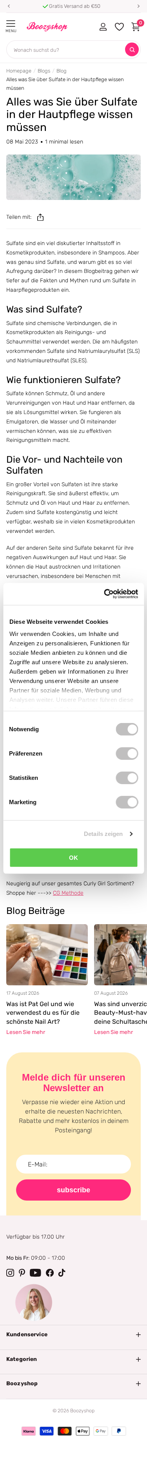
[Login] (103, 27)
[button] (8, 6)
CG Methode (68, 893)
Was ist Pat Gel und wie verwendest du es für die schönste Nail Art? (43, 1013)
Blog (61, 71)
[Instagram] (10, 1273)
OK (73, 857)
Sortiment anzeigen (10, 23)
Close (73, 1334)
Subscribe (73, 1190)
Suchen (132, 49)
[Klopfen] (61, 1273)
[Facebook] (50, 1273)
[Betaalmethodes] (28, 1431)
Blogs (44, 71)
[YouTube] (35, 1273)
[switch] (127, 753)
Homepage (18, 71)
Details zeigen (103, 833)
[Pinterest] (22, 1273)
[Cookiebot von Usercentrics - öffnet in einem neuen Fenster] (104, 594)
